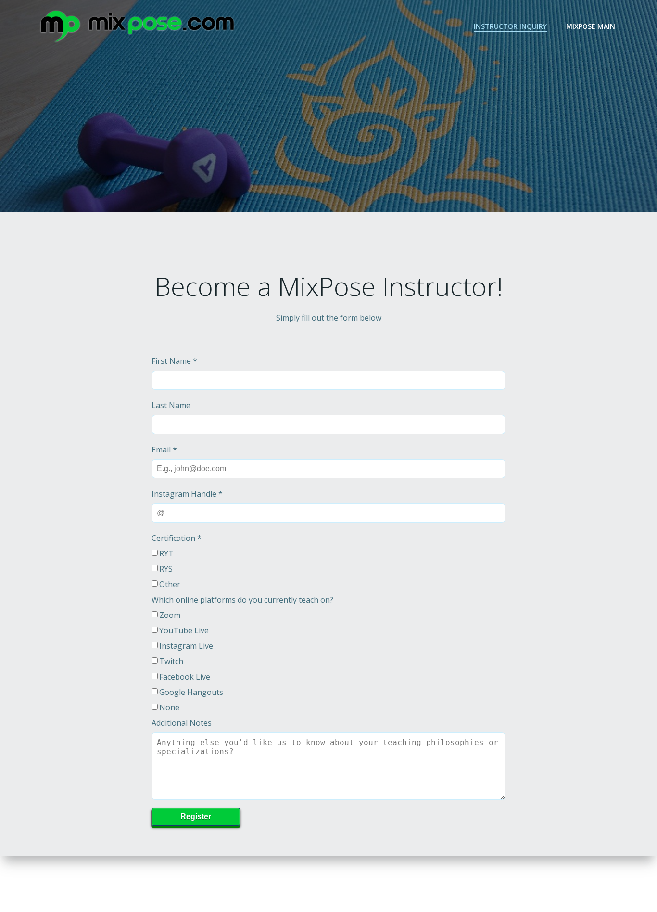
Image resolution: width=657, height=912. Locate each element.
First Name (174, 361)
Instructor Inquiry (510, 26)
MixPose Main (590, 26)
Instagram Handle (187, 493)
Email (164, 449)
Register (195, 816)
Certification (177, 538)
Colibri (462, 883)
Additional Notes (182, 723)
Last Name (171, 405)
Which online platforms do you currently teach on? (242, 599)
